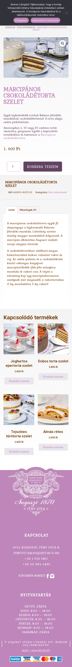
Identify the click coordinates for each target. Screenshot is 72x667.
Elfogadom (21, 20)
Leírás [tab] (11, 209)
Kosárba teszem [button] (19, 381)
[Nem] (66, 12)
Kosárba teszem (42, 166)
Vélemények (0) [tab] (28, 209)
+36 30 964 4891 (36, 564)
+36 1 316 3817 (36, 558)
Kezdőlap (10, 27)
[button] (62, 43)
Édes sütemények (57, 192)
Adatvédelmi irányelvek (45, 20)
